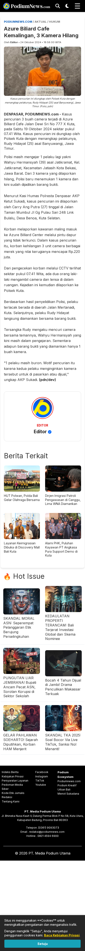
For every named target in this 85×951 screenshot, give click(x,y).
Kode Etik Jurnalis (13, 793)
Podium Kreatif (67, 785)
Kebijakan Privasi (13, 776)
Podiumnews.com (69, 781)
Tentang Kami (10, 801)
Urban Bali (64, 789)
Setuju (42, 944)
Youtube (40, 784)
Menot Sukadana (68, 793)
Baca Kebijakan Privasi (62, 935)
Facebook (41, 772)
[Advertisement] (42, 905)
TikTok (39, 780)
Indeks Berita (10, 772)
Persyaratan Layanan (15, 780)
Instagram (41, 776)
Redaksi (7, 797)
